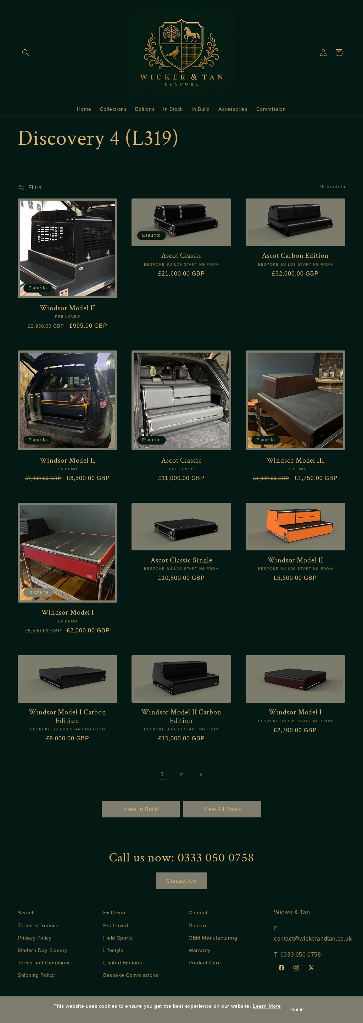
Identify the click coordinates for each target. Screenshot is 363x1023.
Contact (198, 912)
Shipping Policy (36, 975)
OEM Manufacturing (213, 938)
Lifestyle (113, 950)
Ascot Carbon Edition (295, 256)
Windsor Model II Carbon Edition (181, 716)
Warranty (200, 950)
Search (26, 912)
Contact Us (181, 881)
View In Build (141, 809)
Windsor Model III (295, 461)
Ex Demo (114, 912)
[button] (25, 52)
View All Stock (222, 809)
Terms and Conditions (44, 962)
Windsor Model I (67, 613)
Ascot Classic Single (181, 560)
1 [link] (162, 774)
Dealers (198, 925)
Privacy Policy (34, 938)
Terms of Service (38, 925)
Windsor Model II (67, 308)
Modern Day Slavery (42, 950)
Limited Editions (122, 962)
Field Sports (118, 938)
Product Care (205, 962)
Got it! (297, 1009)
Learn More (267, 1006)
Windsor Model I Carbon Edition (67, 716)
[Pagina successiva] (200, 774)
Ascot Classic (181, 256)
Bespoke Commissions (130, 975)
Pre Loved (115, 925)
